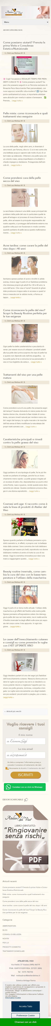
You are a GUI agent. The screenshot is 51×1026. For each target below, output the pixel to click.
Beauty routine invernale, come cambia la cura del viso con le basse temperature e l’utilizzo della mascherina (25, 575)
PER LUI (6, 943)
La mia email (25, 749)
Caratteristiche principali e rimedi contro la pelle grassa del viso (22, 441)
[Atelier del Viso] (25, 18)
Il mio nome (26, 735)
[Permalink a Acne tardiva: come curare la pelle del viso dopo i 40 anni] (25, 275)
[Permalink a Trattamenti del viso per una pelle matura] (25, 405)
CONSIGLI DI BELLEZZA (12, 934)
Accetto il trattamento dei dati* (33, 768)
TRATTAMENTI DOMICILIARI (13, 951)
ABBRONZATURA (9, 926)
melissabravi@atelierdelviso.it (28, 975)
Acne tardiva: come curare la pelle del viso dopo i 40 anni (25, 247)
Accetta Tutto (25, 1006)
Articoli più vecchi (12, 711)
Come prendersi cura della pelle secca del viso (22, 179)
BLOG (5, 930)
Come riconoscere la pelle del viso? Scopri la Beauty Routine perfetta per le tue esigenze (25, 313)
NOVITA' (6, 938)
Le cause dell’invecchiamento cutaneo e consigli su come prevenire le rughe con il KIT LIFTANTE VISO (25, 642)
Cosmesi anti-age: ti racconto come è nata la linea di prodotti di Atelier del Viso (25, 507)
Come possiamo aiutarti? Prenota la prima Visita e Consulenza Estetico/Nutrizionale (24, 45)
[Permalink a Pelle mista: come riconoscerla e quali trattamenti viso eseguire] (25, 143)
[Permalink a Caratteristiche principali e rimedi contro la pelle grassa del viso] (25, 469)
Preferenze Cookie (25, 1015)
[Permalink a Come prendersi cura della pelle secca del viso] (25, 208)
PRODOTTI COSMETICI (12, 947)
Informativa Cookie (13, 998)
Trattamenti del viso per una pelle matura (22, 376)
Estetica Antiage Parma (25, 980)
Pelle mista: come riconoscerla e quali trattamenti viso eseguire (25, 115)
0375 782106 (27, 972)
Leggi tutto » (17, 100)
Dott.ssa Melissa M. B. (16, 53)
